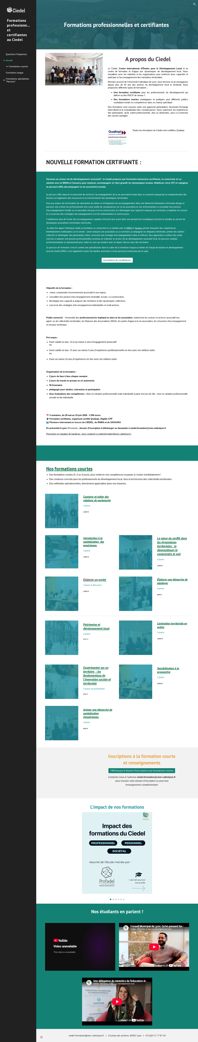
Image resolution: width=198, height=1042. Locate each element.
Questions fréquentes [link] (16, 54)
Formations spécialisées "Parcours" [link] (17, 80)
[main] (117, 24)
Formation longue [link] (14, 72)
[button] (194, 4)
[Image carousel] (117, 856)
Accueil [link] (9, 60)
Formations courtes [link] (18, 66)
